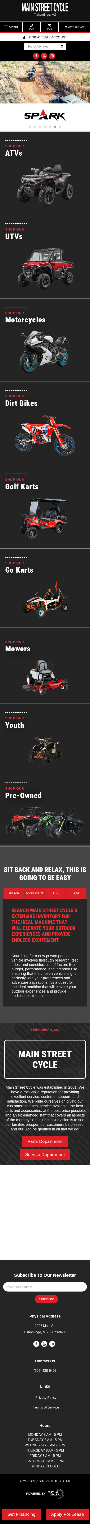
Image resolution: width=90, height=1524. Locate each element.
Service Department (45, 1154)
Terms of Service (46, 1407)
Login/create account (47, 37)
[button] (29, 127)
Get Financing (22, 1514)
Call (31, 29)
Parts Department (45, 1141)
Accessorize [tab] (35, 893)
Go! (62, 46)
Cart (49, 29)
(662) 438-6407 (45, 1370)
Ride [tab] (76, 893)
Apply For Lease (67, 1514)
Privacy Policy (45, 1397)
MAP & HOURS (75, 27)
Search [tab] (13, 893)
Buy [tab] (55, 893)
